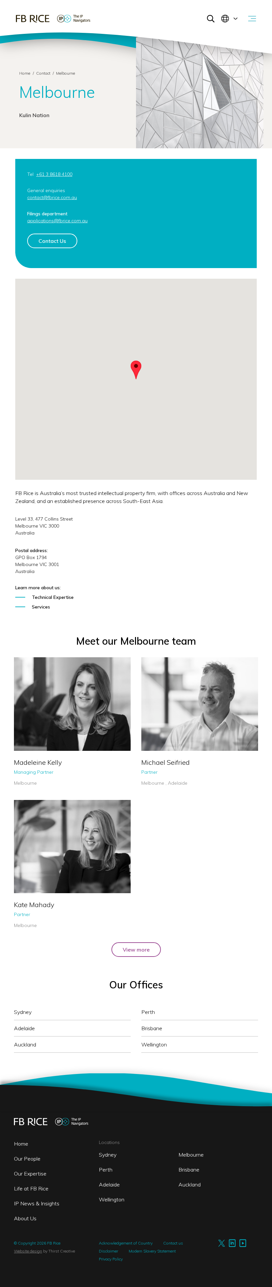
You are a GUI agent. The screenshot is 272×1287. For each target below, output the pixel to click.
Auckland (189, 1184)
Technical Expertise (53, 597)
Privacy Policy (111, 1258)
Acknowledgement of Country (126, 1243)
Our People (27, 1158)
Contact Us (52, 241)
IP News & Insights (36, 1203)
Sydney (107, 1154)
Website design (28, 1251)
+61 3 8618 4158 (36, 886)
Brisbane (188, 1169)
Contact (43, 73)
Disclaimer (108, 1251)
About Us (25, 1218)
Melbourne (191, 1154)
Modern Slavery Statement (152, 1251)
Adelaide (109, 1184)
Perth (105, 1169)
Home (24, 73)
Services (41, 607)
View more (136, 949)
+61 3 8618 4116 (36, 749)
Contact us (173, 1243)
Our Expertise (30, 1173)
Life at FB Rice (31, 1188)
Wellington (111, 1199)
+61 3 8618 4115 (163, 756)
